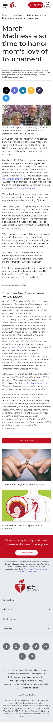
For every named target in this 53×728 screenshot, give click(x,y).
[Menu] (5, 4)
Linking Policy (16, 681)
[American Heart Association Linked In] (22, 656)
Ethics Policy (14, 677)
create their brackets (13, 178)
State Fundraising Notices (27, 688)
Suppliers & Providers (40, 684)
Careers (6, 670)
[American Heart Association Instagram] (16, 646)
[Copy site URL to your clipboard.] (39, 90)
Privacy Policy (18, 670)
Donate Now (26, 552)
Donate (37, 5)
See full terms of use (36, 383)
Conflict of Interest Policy (33, 677)
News (14, 15)
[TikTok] (36, 646)
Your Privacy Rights (26, 695)
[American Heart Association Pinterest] (32, 656)
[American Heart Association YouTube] (45, 646)
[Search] (47, 3)
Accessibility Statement (18, 674)
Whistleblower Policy (33, 681)
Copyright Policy (38, 674)
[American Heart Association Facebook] (6, 646)
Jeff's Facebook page (24, 188)
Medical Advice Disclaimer (37, 670)
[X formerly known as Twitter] (26, 646)
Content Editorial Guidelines (16, 684)
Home (5, 15)
